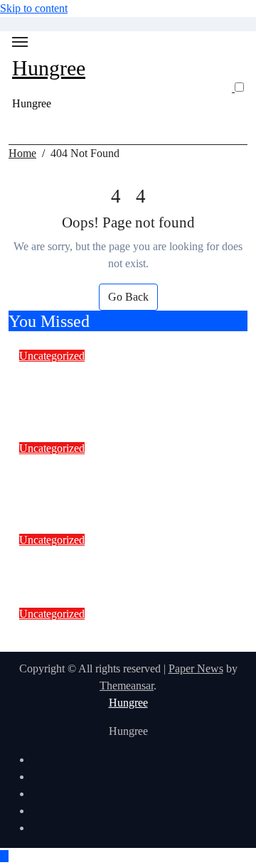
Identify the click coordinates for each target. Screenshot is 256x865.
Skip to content (34, 8)
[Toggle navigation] (20, 42)
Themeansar (127, 685)
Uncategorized (52, 356)
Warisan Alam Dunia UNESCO (113, 557)
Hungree (48, 68)
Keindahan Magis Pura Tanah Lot (121, 631)
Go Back (128, 297)
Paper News (196, 668)
